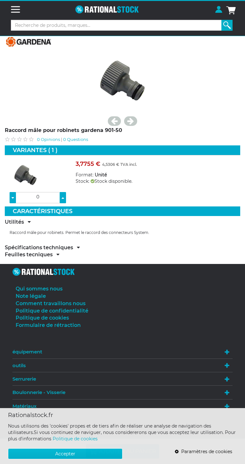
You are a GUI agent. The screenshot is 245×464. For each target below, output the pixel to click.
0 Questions (75, 139)
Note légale (31, 296)
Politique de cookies (75, 439)
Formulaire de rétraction (48, 325)
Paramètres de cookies (205, 451)
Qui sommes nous (39, 289)
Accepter (65, 454)
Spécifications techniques (41, 248)
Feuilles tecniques (30, 255)
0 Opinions (48, 139)
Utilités (16, 222)
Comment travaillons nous (50, 303)
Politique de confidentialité (52, 311)
